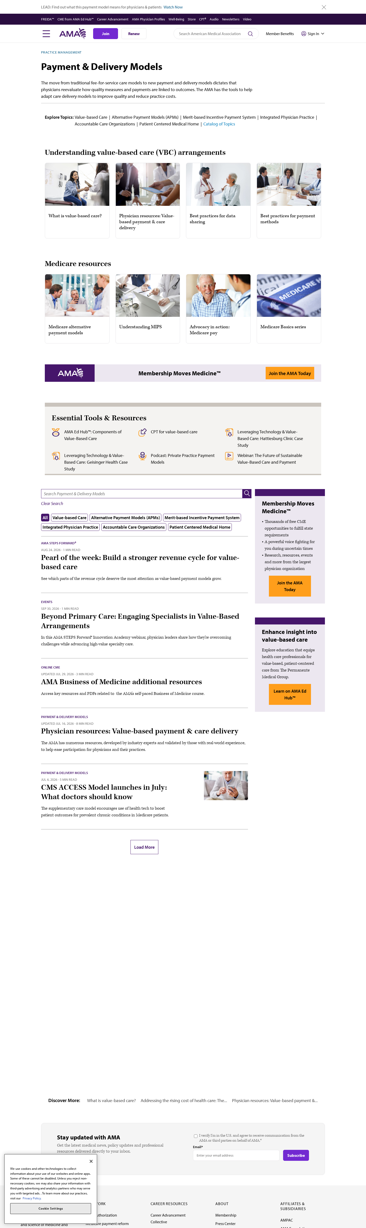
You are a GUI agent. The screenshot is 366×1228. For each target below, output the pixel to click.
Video (247, 19)
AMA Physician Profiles (148, 19)
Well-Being (176, 19)
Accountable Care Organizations (105, 124)
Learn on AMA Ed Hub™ (290, 694)
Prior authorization (101, 1215)
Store (192, 19)
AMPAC (286, 1220)
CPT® (202, 19)
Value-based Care (91, 117)
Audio (214, 19)
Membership (225, 1215)
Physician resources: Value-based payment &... (275, 1100)
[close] (324, 6)
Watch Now (173, 6)
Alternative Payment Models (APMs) (145, 117)
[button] (247, 493)
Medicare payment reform (107, 1223)
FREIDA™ (47, 19)
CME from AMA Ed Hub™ (76, 19)
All (45, 517)
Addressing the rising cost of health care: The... (184, 1100)
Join (105, 33)
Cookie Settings (51, 1209)
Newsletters (231, 19)
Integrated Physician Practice (287, 117)
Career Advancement (112, 19)
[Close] (91, 1161)
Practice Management (61, 52)
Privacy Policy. (32, 1198)
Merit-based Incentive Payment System (219, 117)
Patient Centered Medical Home (169, 124)
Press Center (225, 1223)
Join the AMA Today (290, 373)
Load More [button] (144, 847)
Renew (134, 33)
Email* (198, 1147)
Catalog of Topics (219, 124)
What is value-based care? (111, 1100)
